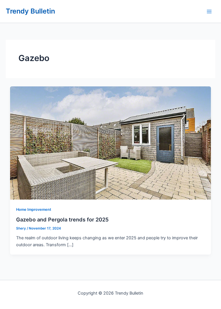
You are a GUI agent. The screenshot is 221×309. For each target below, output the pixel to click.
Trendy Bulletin (30, 11)
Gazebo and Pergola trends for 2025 (62, 219)
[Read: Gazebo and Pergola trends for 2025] (110, 142)
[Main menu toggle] (209, 11)
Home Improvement (33, 209)
